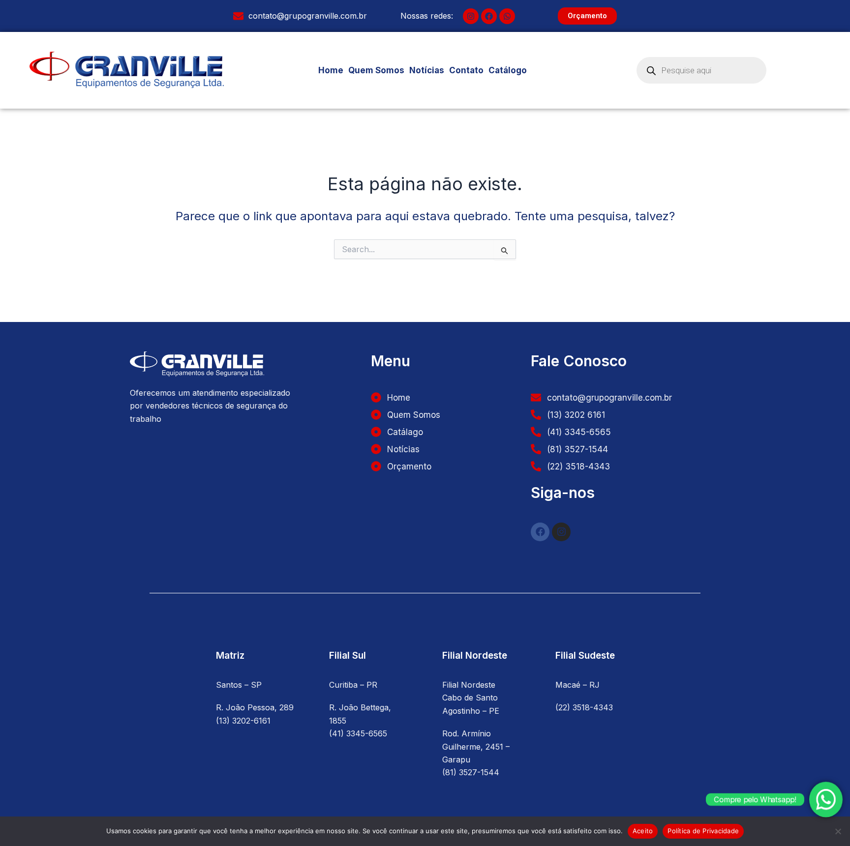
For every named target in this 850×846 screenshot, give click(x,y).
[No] (838, 831)
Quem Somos (376, 70)
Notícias (426, 70)
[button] (513, 70)
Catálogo (507, 70)
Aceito (643, 831)
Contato (466, 70)
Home (330, 70)
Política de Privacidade (703, 831)
